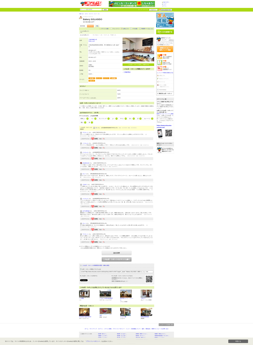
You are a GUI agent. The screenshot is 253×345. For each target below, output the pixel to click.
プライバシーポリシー (119, 328)
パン (93, 118)
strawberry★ (86, 163)
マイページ (162, 82)
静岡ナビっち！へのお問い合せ (160, 328)
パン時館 (81, 298)
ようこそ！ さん (143, 9)
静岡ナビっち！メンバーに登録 (165, 113)
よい (114, 118)
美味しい (84, 118)
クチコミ (90, 26)
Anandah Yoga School (85, 316)
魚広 (101, 315)
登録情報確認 (162, 89)
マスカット (85, 132)
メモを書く (135, 28)
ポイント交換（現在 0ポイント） (164, 85)
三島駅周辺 (127, 72)
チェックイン (116, 28)
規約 (143, 328)
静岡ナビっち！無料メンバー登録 (165, 49)
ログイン (153, 9)
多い (131, 118)
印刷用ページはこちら (147, 28)
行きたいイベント (164, 78)
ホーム (164, 5)
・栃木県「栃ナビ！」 (102, 333)
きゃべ (84, 173)
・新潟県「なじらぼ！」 (121, 335)
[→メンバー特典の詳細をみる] (165, 72)
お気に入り (126, 28)
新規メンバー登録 (165, 9)
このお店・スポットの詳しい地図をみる (138, 64)
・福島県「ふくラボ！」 (102, 335)
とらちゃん (85, 152)
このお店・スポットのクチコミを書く (116, 259)
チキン (123, 118)
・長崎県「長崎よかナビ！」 (160, 333)
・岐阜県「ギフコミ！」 (140, 335)
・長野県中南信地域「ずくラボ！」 (161, 335)
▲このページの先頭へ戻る (166, 324)
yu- (96, 127)
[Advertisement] (165, 185)
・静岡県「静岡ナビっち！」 (141, 333)
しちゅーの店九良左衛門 (106, 298)
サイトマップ (93, 328)
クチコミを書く (105, 28)
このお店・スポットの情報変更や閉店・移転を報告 (95, 265)
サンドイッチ (104, 118)
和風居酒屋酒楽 (145, 316)
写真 (97, 26)
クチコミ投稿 (107, 328)
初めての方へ (166, 2)
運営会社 (148, 328)
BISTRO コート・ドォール (126, 299)
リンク (128, 328)
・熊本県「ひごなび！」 (121, 333)
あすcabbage (86, 211)
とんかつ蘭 (123, 316)
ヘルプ (164, 4)
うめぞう (143, 298)
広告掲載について (135, 328)
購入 (83, 122)
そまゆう (85, 184)
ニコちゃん (85, 143)
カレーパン (148, 118)
